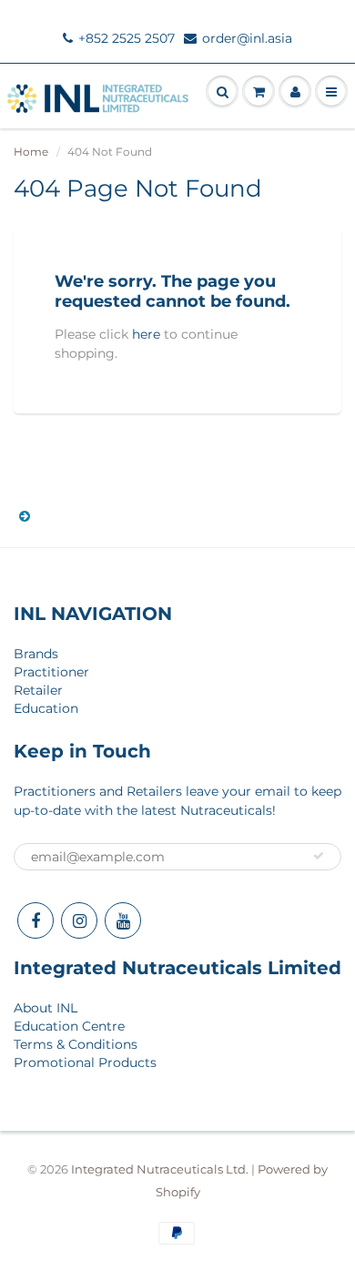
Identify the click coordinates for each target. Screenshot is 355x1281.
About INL (45, 1008)
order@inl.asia (247, 38)
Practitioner (51, 672)
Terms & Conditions (75, 1044)
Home (31, 151)
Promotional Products (85, 1062)
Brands (36, 654)
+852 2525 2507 (126, 38)
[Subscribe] (318, 855)
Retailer (38, 690)
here (146, 334)
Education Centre (69, 1026)
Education (46, 708)
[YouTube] (123, 920)
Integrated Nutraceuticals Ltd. (159, 1169)
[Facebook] (35, 920)
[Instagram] (79, 920)
